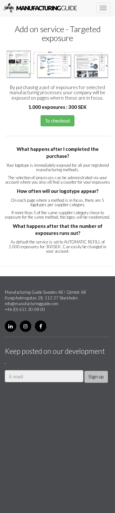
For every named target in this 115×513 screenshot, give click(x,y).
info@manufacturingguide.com (31, 303)
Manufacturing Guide (40, 8)
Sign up (96, 376)
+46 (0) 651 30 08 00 (25, 309)
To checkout (57, 120)
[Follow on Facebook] (40, 326)
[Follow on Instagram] (25, 326)
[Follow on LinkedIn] (10, 326)
